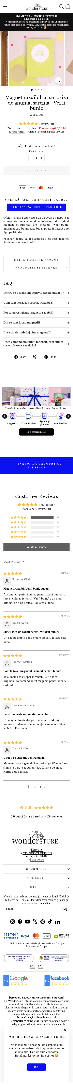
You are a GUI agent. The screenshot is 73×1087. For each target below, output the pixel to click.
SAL (40, 966)
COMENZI (35, 878)
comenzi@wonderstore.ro (37, 852)
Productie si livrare (36, 267)
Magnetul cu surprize (16, 224)
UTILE (35, 887)
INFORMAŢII (35, 869)
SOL (32, 966)
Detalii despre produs (36, 260)
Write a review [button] (36, 547)
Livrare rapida (17, 131)
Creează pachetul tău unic (36, 207)
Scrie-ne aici (37, 859)
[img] (12, 573)
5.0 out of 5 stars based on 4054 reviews (36, 816)
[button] (29, 123)
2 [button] (35, 786)
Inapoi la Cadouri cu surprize (39, 465)
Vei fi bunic (61, 224)
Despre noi (37, 849)
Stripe (43, 946)
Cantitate (36, 151)
